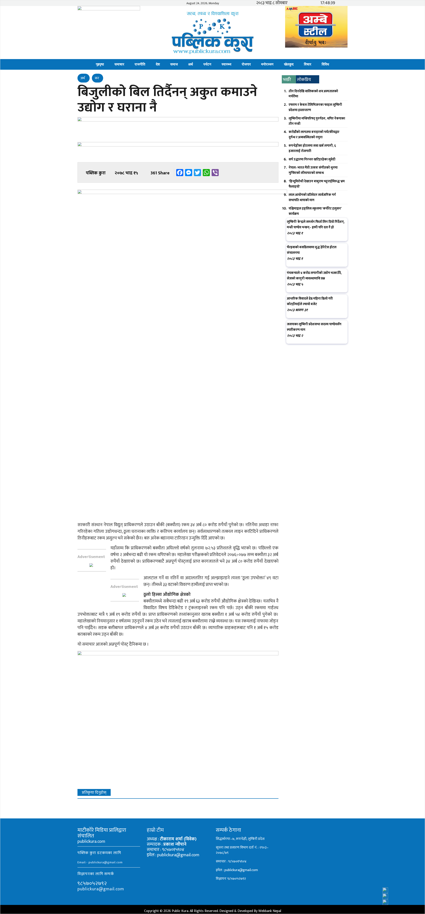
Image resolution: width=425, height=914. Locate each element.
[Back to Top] (413, 898)
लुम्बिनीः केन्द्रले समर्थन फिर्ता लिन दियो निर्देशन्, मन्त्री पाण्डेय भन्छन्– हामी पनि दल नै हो (316, 224)
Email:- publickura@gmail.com (100, 862)
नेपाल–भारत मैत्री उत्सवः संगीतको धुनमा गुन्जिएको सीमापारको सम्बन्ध (313, 170)
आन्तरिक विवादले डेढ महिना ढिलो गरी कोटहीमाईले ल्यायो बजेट (310, 301)
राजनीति (140, 64)
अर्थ (190, 64)
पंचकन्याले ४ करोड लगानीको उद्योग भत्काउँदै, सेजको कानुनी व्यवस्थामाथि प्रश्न (314, 275)
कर (97, 78)
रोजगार (246, 64)
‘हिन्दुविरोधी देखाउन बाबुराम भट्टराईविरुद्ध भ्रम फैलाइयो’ (317, 184)
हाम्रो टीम (155, 830)
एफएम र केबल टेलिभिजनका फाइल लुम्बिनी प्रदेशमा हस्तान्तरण (315, 107)
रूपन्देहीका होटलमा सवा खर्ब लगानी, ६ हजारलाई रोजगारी (312, 148)
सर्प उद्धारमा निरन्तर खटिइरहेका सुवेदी (312, 159)
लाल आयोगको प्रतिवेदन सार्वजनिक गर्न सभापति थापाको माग (312, 197)
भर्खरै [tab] (287, 79)
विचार (307, 64)
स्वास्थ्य (226, 64)
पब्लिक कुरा (96, 173)
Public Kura (180, 911)
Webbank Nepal (269, 911)
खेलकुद (289, 64)
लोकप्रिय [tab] (304, 79)
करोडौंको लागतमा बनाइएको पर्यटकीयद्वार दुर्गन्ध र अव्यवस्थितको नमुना (314, 134)
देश (158, 64)
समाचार (119, 64)
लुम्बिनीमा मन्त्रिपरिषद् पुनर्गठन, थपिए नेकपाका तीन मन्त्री (317, 121)
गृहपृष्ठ (100, 64)
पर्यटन (207, 64)
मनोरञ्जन (267, 64)
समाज (174, 64)
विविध (325, 64)
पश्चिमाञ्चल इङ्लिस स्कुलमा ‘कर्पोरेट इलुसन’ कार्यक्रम (315, 211)
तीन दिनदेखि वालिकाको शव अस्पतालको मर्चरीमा (313, 94)
